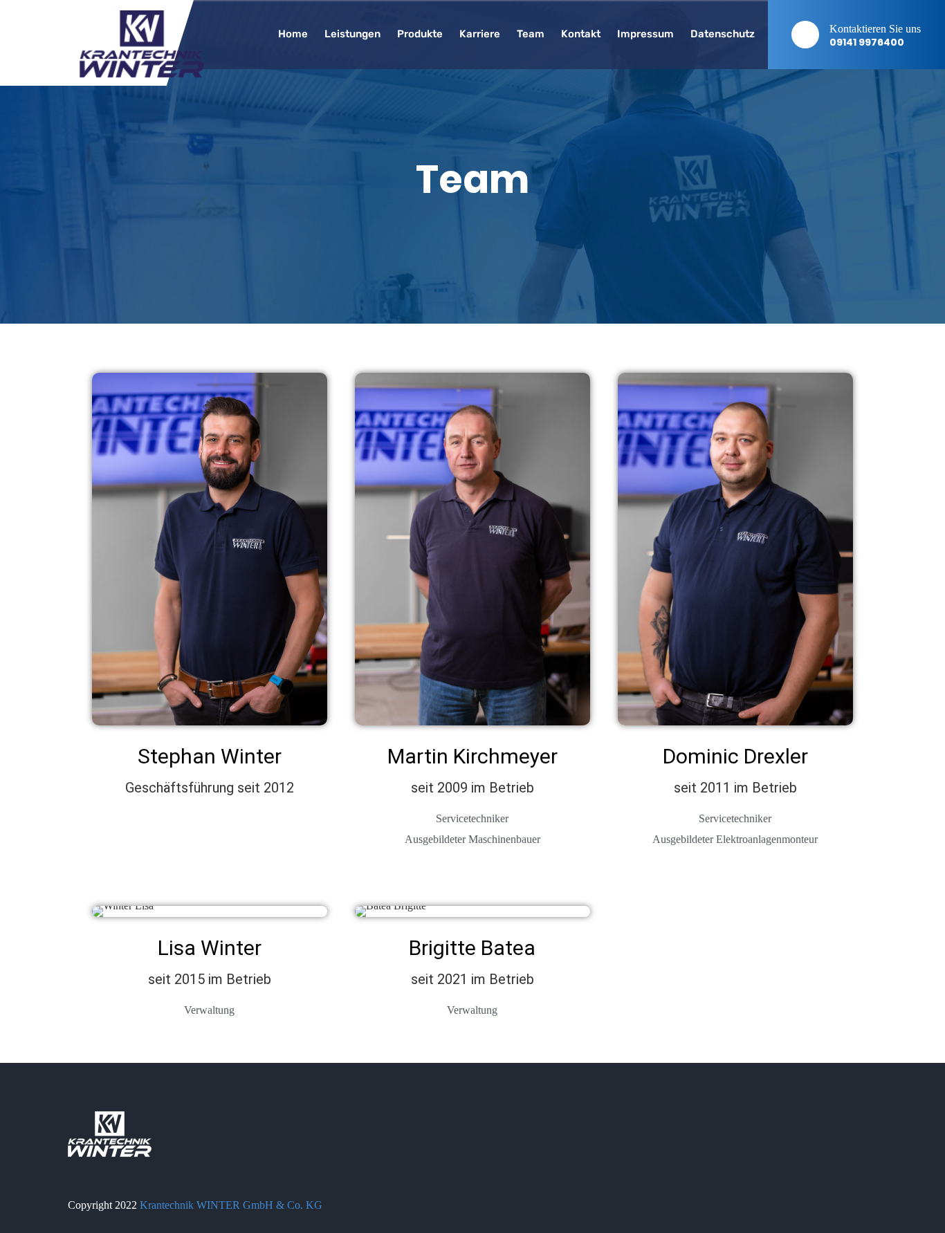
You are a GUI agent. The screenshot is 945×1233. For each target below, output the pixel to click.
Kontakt (580, 34)
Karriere (479, 34)
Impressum (645, 34)
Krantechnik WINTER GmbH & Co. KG (231, 1205)
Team (530, 34)
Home (293, 34)
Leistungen (352, 34)
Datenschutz (722, 34)
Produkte (420, 34)
